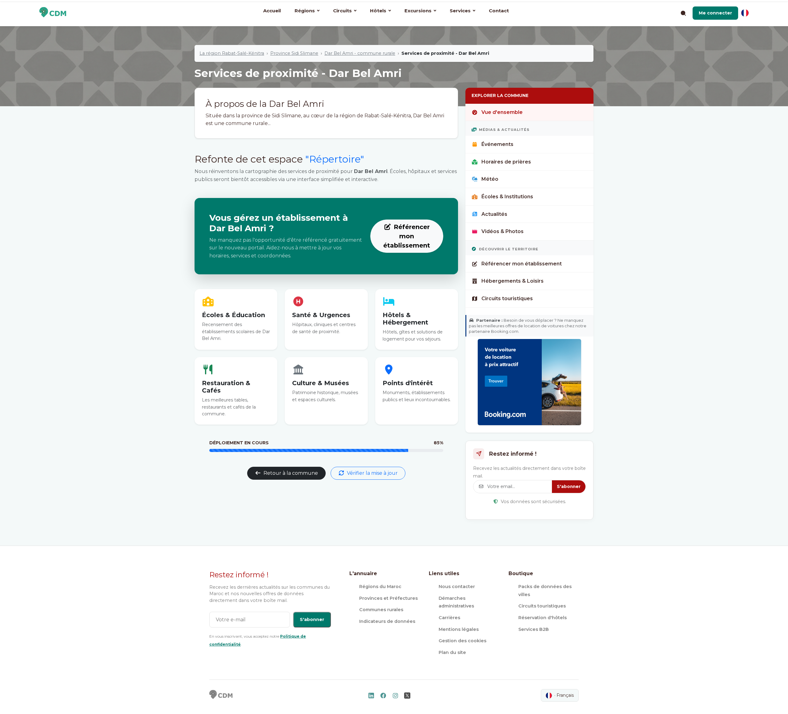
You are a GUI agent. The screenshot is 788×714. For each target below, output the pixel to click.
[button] (715, 12)
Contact (499, 11)
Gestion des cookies (462, 640)
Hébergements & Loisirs (512, 281)
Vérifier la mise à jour (372, 473)
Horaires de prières (506, 162)
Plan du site (452, 652)
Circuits (342, 11)
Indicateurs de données (387, 621)
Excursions (418, 11)
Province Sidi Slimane (294, 53)
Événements (497, 144)
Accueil (272, 11)
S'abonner (569, 486)
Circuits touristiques (507, 298)
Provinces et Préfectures (388, 598)
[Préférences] (745, 13)
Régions (305, 11)
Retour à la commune (290, 473)
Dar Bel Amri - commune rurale (359, 53)
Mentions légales (459, 629)
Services (460, 11)
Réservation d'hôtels (542, 617)
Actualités (494, 214)
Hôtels (378, 11)
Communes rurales (381, 609)
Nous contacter (457, 586)
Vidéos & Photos (502, 231)
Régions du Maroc (380, 586)
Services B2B (533, 629)
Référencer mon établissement (406, 236)
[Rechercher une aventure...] (683, 12)
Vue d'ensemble (502, 112)
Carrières (449, 617)
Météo (489, 179)
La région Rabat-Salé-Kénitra (231, 53)
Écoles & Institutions (507, 197)
